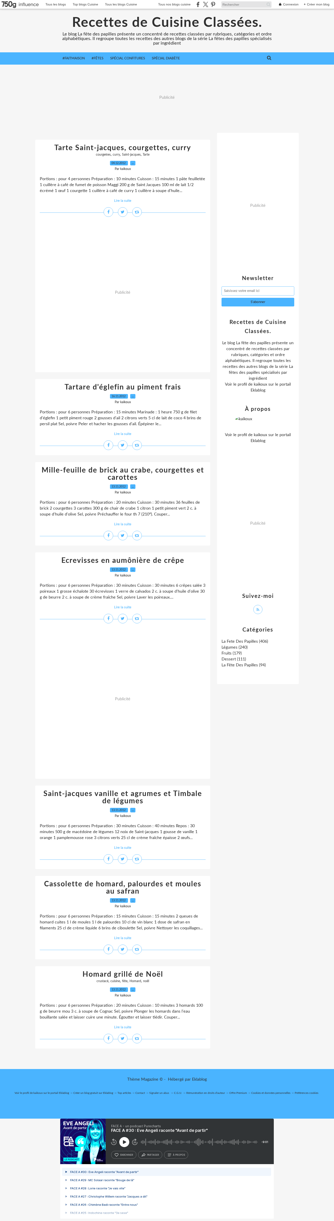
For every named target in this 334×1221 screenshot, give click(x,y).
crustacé (102, 981)
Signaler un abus (159, 1093)
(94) (244, 665)
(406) (245, 642)
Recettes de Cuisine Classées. (167, 23)
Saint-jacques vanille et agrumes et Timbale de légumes (122, 797)
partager (153, 1154)
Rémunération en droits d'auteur (205, 1093)
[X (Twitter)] (205, 4)
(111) (234, 659)
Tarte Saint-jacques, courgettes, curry (122, 148)
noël (146, 981)
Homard (135, 981)
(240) (235, 647)
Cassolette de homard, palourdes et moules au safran (122, 887)
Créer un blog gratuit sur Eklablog (93, 1093)
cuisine (115, 981)
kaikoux (260, 384)
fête (124, 981)
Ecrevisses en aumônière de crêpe (122, 560)
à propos (179, 1154)
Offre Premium (238, 1093)
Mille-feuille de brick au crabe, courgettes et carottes (123, 474)
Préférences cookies (306, 1093)
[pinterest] (213, 4)
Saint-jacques (131, 154)
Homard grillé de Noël (122, 974)
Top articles (124, 1093)
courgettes (103, 154)
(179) (232, 653)
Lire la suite (122, 200)
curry (116, 154)
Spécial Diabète (166, 58)
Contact (140, 1093)
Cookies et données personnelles (270, 1093)
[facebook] (198, 4)
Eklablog (199, 1079)
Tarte (146, 154)
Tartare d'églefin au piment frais (123, 387)
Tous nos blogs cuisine (174, 4)
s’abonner (126, 1154)
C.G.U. (178, 1093)
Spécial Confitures (127, 58)
